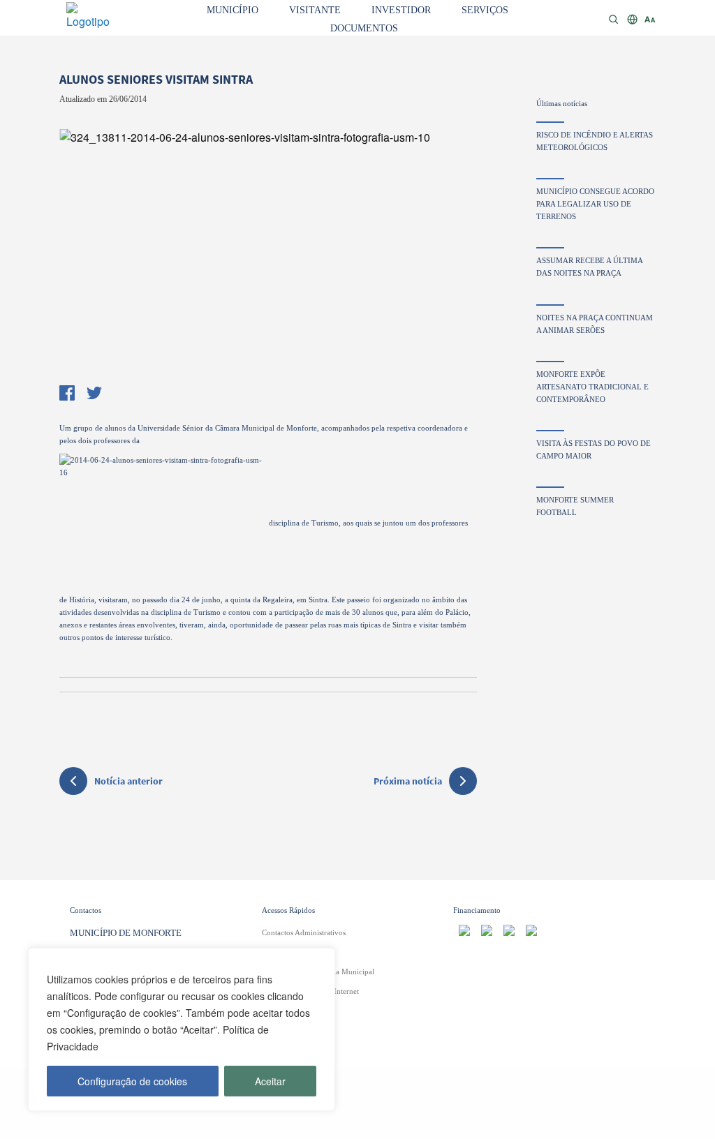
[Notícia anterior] (73, 783)
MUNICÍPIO (232, 10)
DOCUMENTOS (364, 28)
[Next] (459, 251)
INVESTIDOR (401, 10)
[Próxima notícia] (463, 781)
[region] (181, 1029)
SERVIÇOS (485, 10)
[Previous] (77, 251)
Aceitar (270, 1081)
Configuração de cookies (132, 1081)
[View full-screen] (267, 254)
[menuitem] (232, 9)
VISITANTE (315, 10)
